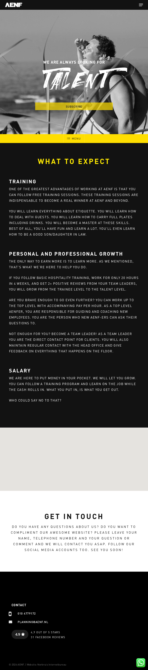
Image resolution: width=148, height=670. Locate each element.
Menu (76, 138)
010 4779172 (27, 613)
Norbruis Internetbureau (51, 664)
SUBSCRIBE (74, 106)
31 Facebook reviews (48, 637)
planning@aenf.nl (33, 622)
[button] (141, 5)
